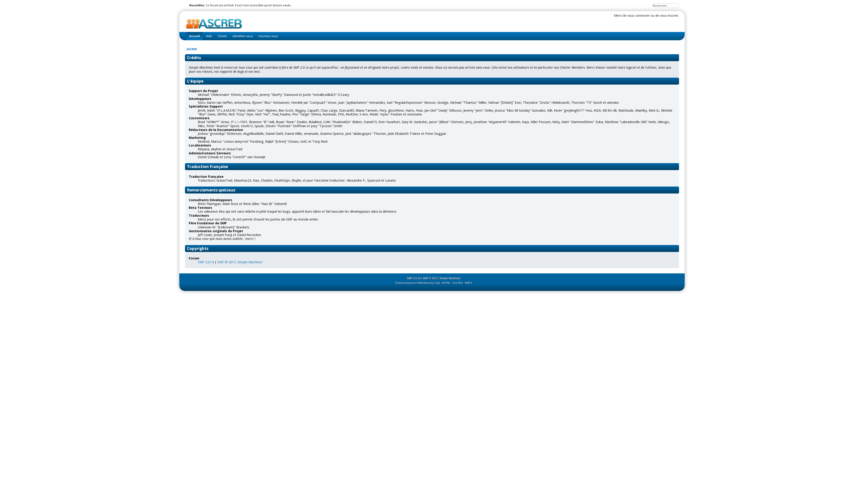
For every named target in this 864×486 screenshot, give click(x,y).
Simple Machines (250, 262)
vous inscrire (669, 15)
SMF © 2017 (226, 262)
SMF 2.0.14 (206, 262)
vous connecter (638, 15)
